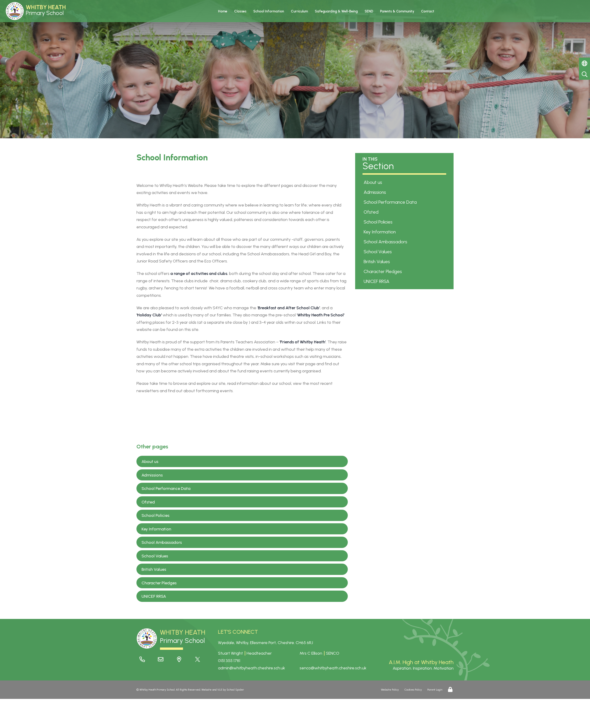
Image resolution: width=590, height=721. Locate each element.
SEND (369, 11)
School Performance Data (166, 488)
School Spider (235, 689)
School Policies (155, 515)
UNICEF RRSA (154, 596)
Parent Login (434, 689)
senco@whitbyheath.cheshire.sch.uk (333, 668)
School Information (268, 11)
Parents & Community (397, 11)
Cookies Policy (413, 689)
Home (222, 11)
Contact (427, 11)
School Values (155, 556)
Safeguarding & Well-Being (336, 11)
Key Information (156, 529)
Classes (240, 11)
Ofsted (148, 502)
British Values (154, 569)
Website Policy (390, 689)
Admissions (152, 475)
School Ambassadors (162, 542)
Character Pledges (159, 583)
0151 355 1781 (229, 660)
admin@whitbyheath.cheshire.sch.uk (251, 668)
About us (150, 461)
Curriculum (299, 11)
